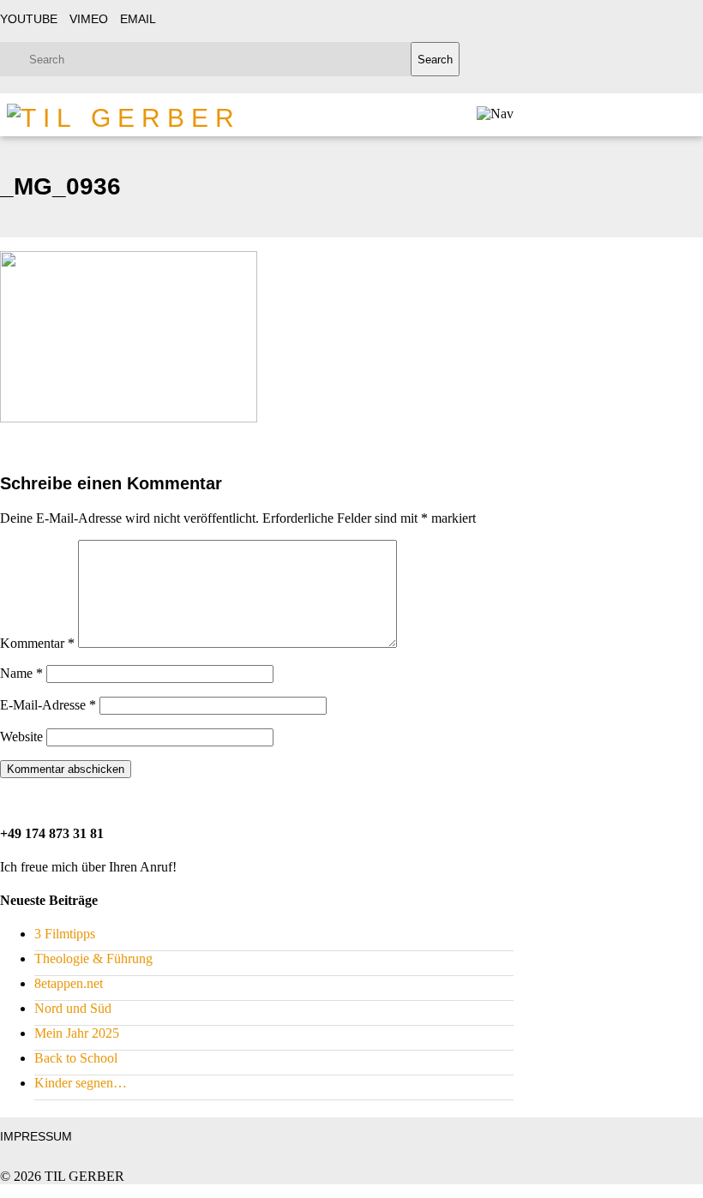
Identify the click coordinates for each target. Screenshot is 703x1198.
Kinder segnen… (80, 1082)
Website (21, 736)
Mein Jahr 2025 (76, 1033)
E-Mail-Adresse (48, 705)
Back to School (75, 1058)
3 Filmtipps (64, 933)
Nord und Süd (72, 1008)
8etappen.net (68, 983)
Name (21, 673)
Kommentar (37, 643)
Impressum (36, 1136)
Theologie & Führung (93, 958)
